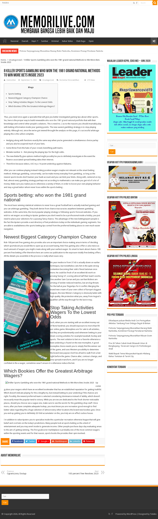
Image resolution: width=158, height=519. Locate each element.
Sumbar (44, 41)
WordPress (131, 514)
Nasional (14, 41)
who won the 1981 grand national (60, 120)
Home (5, 40)
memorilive (11, 80)
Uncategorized (15, 60)
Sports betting (14, 94)
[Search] (155, 2)
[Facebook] (137, 3)
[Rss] (134, 3)
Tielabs (153, 514)
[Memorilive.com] (79, 21)
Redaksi (5, 3)
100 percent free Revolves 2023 (83, 472)
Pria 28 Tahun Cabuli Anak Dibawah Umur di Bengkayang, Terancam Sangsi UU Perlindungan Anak (130, 346)
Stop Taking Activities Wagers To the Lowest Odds (30, 102)
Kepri (34, 41)
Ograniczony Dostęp (16, 472)
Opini (91, 41)
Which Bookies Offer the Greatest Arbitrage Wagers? (31, 106)
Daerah (25, 41)
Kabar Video (67, 41)
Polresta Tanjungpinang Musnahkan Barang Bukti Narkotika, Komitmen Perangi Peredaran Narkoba (61, 51)
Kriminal (55, 41)
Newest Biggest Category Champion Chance (27, 98)
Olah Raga (80, 41)
